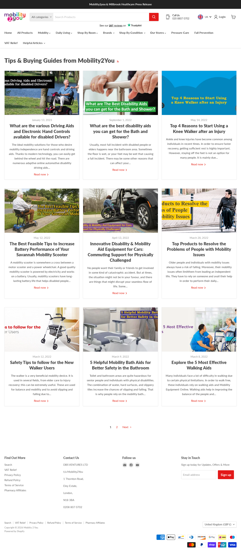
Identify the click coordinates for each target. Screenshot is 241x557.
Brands (108, 32)
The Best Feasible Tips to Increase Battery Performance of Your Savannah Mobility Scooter (42, 249)
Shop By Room (86, 32)
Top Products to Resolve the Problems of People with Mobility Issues (199, 249)
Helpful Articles (33, 43)
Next (125, 427)
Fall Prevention (203, 32)
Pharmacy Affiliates (15, 490)
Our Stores (157, 32)
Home (8, 32)
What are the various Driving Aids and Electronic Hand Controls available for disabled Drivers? (42, 131)
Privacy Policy (12, 474)
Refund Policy (12, 480)
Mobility (43, 32)
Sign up (226, 475)
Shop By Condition (131, 32)
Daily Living (63, 32)
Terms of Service (14, 485)
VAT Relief (11, 43)
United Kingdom (218, 524)
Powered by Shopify (14, 531)
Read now (40, 174)
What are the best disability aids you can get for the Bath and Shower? (120, 131)
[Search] (154, 17)
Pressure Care (180, 32)
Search (8, 464)
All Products (25, 32)
